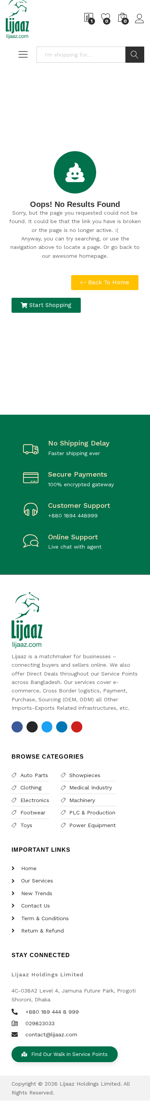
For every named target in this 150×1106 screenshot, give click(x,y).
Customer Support (79, 505)
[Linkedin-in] (61, 726)
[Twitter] (47, 726)
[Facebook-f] (17, 726)
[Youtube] (76, 726)
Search (134, 55)
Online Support (73, 537)
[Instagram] (32, 726)
